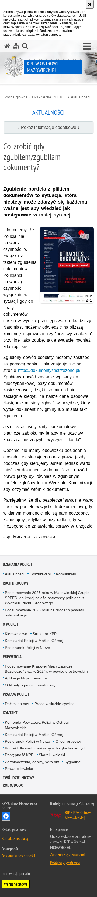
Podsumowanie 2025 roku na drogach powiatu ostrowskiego (44, 612)
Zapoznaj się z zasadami (67, 854)
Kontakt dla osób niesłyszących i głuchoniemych (45, 748)
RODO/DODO (13, 785)
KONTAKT (10, 713)
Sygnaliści (72, 762)
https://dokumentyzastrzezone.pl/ (49, 370)
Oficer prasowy (68, 741)
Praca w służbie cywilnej (54, 704)
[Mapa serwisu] (16, 45)
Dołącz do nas (17, 704)
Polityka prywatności (65, 862)
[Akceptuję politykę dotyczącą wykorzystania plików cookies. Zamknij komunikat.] (90, 4)
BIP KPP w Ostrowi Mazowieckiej (78, 815)
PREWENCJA (12, 656)
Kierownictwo (16, 634)
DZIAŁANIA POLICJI (49, 97)
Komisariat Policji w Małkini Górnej (34, 640)
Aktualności (80, 97)
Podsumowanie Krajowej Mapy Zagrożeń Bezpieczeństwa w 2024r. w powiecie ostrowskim (46, 668)
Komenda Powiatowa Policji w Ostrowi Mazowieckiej (37, 725)
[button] (87, 46)
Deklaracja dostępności (18, 855)
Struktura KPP (45, 634)
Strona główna (15, 97)
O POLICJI (10, 624)
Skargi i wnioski (52, 755)
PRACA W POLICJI (16, 694)
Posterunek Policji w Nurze (27, 647)
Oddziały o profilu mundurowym (32, 685)
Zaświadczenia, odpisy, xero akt (32, 762)
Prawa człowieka (19, 768)
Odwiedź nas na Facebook (6, 816)
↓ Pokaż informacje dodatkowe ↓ (48, 127)
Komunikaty (66, 574)
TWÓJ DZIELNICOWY (18, 778)
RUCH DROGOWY (16, 583)
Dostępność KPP (19, 755)
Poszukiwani (40, 574)
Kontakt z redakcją (15, 838)
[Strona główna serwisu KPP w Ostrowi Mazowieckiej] (7, 45)
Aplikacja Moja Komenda (26, 678)
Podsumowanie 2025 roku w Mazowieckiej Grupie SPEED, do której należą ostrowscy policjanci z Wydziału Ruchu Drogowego (47, 598)
